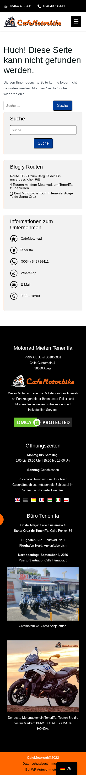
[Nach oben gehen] (78, 744)
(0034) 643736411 (34, 261)
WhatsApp (28, 273)
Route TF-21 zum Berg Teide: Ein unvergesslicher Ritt (35, 177)
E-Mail (25, 284)
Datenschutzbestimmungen (43, 763)
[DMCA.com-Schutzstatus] (43, 422)
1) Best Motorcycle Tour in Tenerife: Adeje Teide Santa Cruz (41, 194)
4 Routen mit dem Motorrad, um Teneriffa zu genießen (41, 186)
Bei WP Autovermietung (43, 769)
